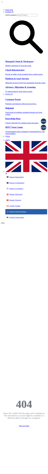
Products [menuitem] (9, 12)
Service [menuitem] (9, 94)
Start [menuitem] (9, 10)
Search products (11, 15)
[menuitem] (7, 140)
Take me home (24, 426)
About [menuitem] (7, 136)
